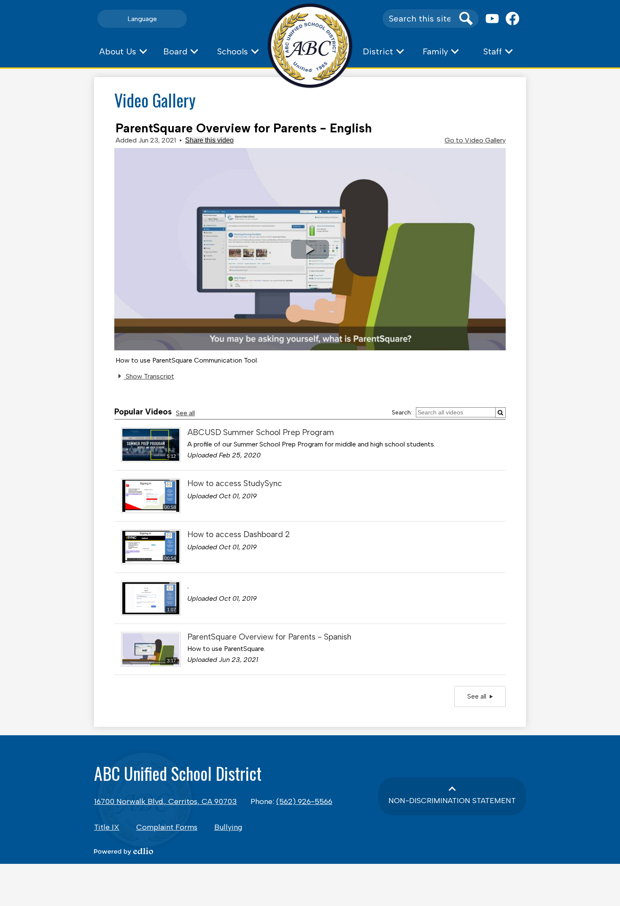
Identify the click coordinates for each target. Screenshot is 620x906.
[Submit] (500, 412)
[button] (122, 51)
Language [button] (142, 19)
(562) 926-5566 (304, 801)
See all (185, 413)
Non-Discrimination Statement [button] (452, 800)
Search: (402, 412)
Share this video (209, 140)
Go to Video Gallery (475, 140)
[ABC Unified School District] (310, 46)
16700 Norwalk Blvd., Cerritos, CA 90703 (165, 801)
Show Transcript (149, 376)
